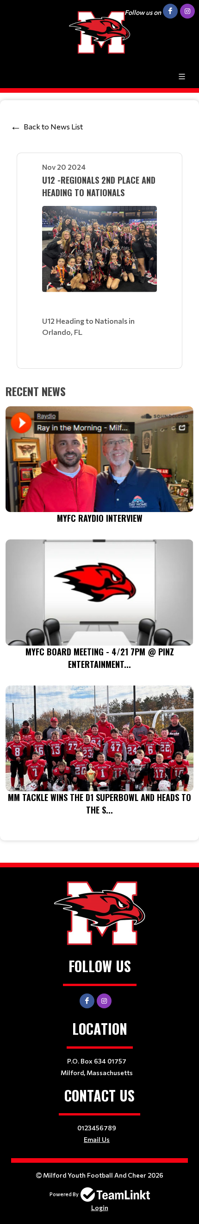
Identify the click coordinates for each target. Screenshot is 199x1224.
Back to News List (53, 126)
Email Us (97, 1139)
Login (99, 1207)
